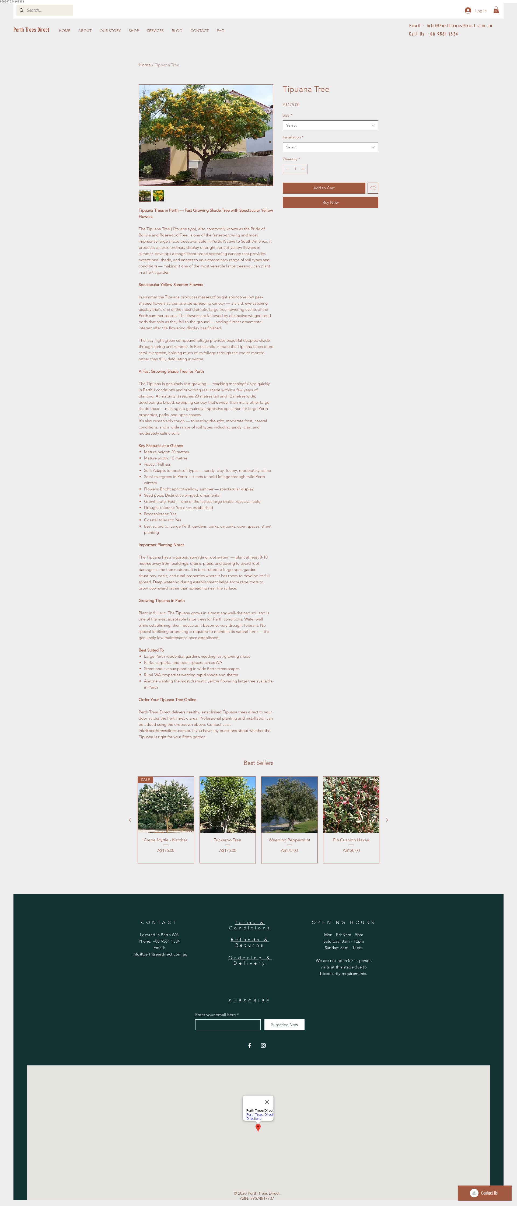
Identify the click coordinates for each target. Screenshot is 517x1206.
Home (145, 64)
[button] (496, 9)
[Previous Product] (130, 820)
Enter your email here (215, 1015)
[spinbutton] (295, 169)
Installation (293, 137)
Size (287, 115)
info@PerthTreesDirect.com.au (460, 25)
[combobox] (330, 125)
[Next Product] (387, 820)
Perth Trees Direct (31, 29)
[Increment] (303, 169)
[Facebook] (249, 1045)
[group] (258, 819)
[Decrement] (287, 169)
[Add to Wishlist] (373, 188)
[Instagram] (263, 1045)
